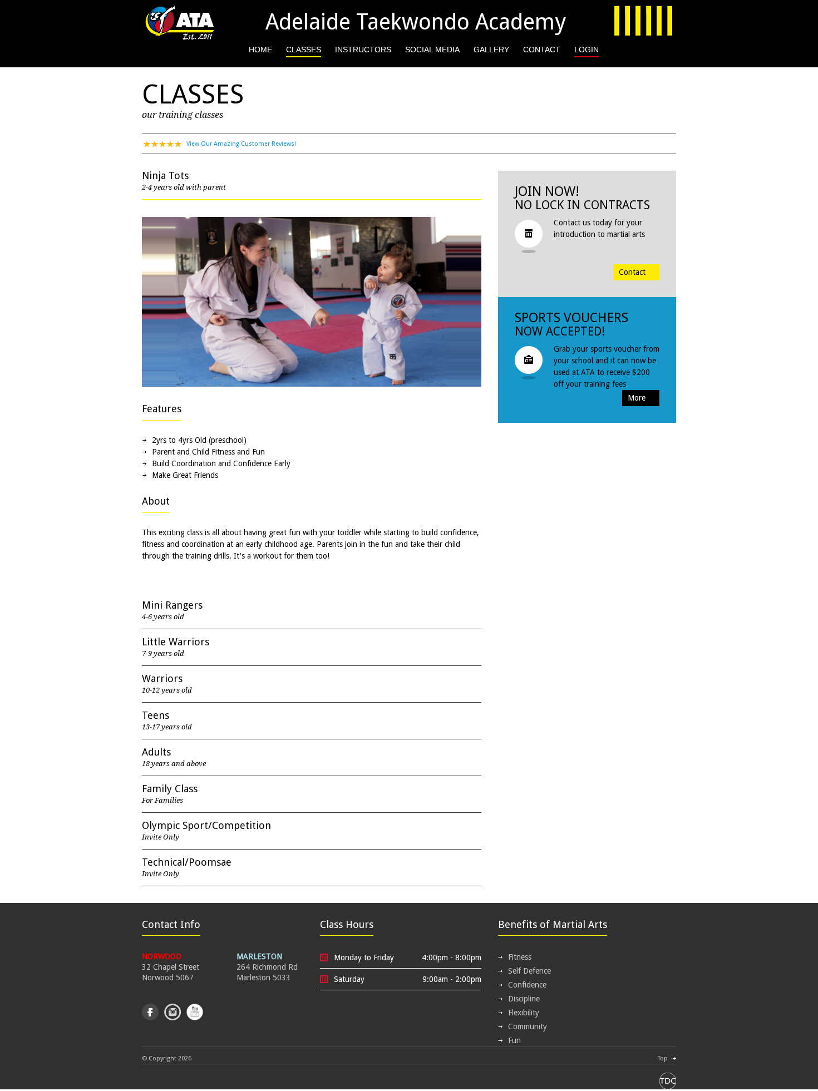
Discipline (524, 998)
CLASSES (303, 49)
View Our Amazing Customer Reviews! (241, 143)
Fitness (519, 956)
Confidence (527, 984)
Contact (632, 272)
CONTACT (541, 49)
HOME (260, 49)
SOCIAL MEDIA (432, 49)
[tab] (311, 185)
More (636, 397)
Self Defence (529, 970)
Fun (514, 1040)
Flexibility (523, 1012)
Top (663, 1058)
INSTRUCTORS (363, 49)
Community (527, 1026)
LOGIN (586, 49)
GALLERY (491, 49)
